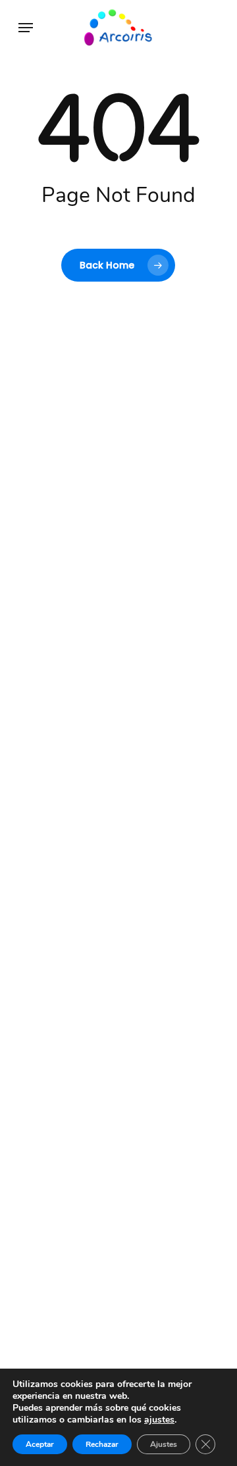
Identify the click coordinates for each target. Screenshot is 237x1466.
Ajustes (163, 1444)
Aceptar (40, 1444)
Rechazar (102, 1444)
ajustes (159, 1420)
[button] (25, 27)
